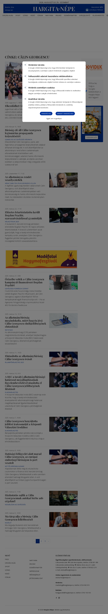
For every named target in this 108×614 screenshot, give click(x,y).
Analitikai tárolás (36, 99)
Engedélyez (46, 114)
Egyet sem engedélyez (54, 118)
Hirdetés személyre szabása (41, 87)
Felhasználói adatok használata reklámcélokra (50, 76)
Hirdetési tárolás (36, 65)
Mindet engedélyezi (65, 114)
